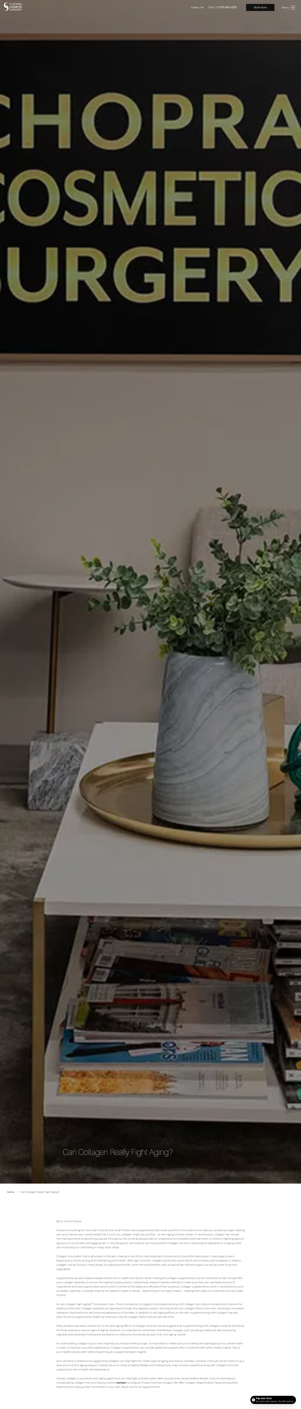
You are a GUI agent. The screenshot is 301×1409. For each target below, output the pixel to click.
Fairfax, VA (197, 7)
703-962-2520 (228, 7)
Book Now (260, 7)
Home (10, 1191)
